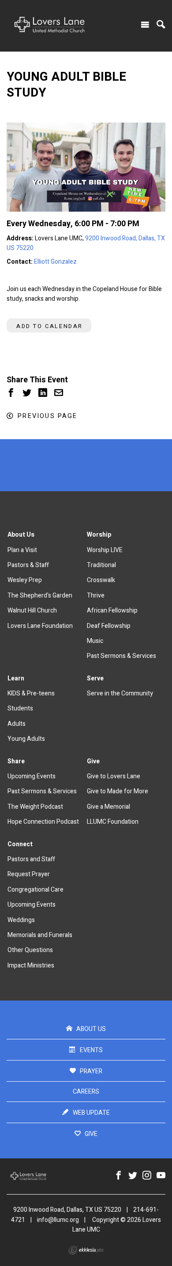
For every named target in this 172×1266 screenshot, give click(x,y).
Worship (99, 534)
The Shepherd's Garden (39, 595)
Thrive (96, 595)
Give (93, 761)
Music (95, 641)
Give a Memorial (108, 806)
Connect (20, 844)
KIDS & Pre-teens (31, 693)
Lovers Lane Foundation (40, 626)
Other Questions (30, 950)
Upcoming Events (31, 776)
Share (16, 761)
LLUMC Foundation (112, 821)
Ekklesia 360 (86, 1250)
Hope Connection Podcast (43, 821)
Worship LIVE (105, 550)
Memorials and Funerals (39, 935)
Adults (16, 723)
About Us (20, 534)
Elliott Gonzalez (55, 261)
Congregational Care (35, 889)
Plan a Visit (22, 550)
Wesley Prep (24, 580)
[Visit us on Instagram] (146, 1176)
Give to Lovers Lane (113, 776)
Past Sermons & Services (121, 656)
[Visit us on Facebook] (118, 1176)
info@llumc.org (58, 1220)
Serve (95, 678)
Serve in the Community (120, 693)
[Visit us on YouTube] (161, 1176)
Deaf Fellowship (109, 626)
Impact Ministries (30, 965)
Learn (15, 678)
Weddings (21, 920)
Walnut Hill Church (32, 610)
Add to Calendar (49, 326)
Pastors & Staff (28, 565)
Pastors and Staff (31, 859)
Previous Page (47, 416)
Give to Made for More (117, 791)
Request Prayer (28, 874)
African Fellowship (112, 610)
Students (20, 708)
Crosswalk (101, 580)
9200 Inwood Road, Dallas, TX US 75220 (67, 1209)
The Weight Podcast (35, 806)
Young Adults (26, 738)
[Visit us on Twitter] (132, 1176)
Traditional (101, 565)
